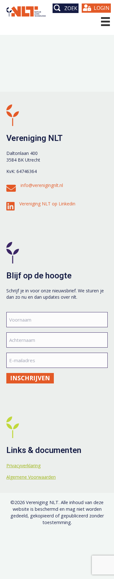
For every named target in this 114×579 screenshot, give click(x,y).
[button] (66, 8)
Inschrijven (30, 378)
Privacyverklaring (23, 466)
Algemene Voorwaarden (31, 477)
